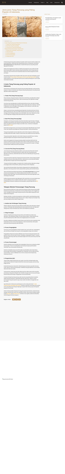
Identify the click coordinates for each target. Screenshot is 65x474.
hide (10, 41)
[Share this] (13, 299)
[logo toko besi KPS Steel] (4, 2)
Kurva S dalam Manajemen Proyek (52, 26)
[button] (62, 2)
